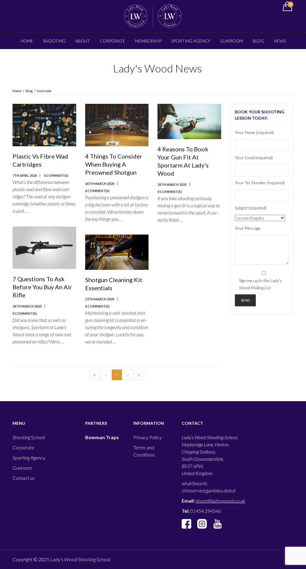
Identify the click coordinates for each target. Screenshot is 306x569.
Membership (148, 40)
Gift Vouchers (137, 57)
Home (27, 40)
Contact (174, 57)
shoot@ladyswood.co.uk (220, 500)
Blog (258, 40)
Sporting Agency (190, 40)
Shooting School (29, 437)
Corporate (112, 40)
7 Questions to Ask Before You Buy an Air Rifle (42, 287)
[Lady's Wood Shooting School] (153, 15)
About (82, 40)
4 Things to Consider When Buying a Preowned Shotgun (113, 164)
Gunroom (231, 40)
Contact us (24, 478)
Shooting (54, 40)
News (280, 40)
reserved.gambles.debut (211, 490)
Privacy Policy (147, 437)
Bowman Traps (102, 437)
